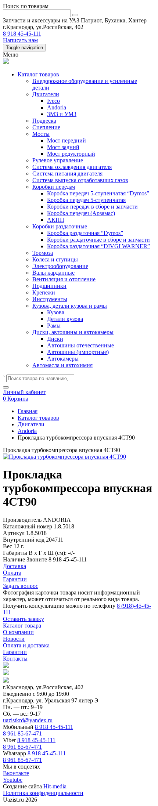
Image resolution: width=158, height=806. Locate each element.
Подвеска (44, 121)
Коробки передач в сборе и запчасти (92, 206)
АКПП (55, 220)
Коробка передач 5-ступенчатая (86, 200)
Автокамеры (63, 358)
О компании (18, 632)
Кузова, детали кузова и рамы (69, 306)
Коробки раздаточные (59, 226)
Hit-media (55, 786)
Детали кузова (65, 319)
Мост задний (63, 147)
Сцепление (46, 127)
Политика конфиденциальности (43, 793)
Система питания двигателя (67, 173)
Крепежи (43, 292)
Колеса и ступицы (55, 259)
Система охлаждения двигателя (72, 167)
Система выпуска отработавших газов (80, 180)
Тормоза (42, 253)
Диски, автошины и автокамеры (73, 332)
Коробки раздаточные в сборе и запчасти (98, 239)
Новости (14, 639)
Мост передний (66, 140)
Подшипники (49, 286)
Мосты (41, 134)
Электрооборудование (60, 266)
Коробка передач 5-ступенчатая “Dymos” (98, 193)
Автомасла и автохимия (62, 365)
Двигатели (45, 94)
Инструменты (49, 299)
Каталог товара (22, 625)
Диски (55, 339)
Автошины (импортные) (78, 352)
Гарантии (15, 652)
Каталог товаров (38, 74)
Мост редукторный (71, 154)
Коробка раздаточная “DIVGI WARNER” (98, 246)
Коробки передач (53, 187)
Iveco (53, 101)
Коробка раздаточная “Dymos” (85, 233)
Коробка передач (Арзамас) (81, 213)
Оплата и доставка (26, 645)
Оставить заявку (23, 619)
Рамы (54, 325)
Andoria (56, 107)
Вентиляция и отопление (64, 279)
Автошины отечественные (80, 345)
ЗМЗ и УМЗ (61, 114)
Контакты (15, 658)
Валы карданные (53, 273)
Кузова (55, 312)
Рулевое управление (57, 160)
